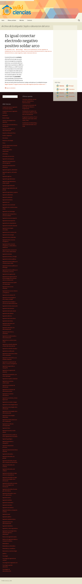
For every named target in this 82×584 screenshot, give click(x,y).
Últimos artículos (12, 20)
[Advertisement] (37, 68)
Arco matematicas (32, 49)
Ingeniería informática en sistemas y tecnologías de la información (10, 485)
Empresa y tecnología (8, 140)
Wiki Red (22, 20)
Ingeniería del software (8, 313)
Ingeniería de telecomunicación (10, 306)
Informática (5, 154)
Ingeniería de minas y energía (10, 256)
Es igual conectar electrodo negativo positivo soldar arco (22, 40)
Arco (27, 49)
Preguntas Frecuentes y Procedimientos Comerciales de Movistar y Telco (29, 118)
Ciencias (61, 86)
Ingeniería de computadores (9, 223)
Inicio (3, 20)
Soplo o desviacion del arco (30, 53)
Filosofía (71, 93)
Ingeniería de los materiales (9, 237)
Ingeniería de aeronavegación (10, 218)
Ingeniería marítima (7, 500)
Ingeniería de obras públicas (9, 259)
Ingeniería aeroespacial (8, 159)
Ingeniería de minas (7, 254)
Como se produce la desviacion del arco (34, 51)
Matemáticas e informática (9, 546)
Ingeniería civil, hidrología (9, 211)
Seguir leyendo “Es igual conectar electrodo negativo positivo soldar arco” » (25, 84)
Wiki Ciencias (6, 580)
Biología (71, 86)
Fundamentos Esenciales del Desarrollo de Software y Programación (29, 106)
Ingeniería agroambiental (8, 185)
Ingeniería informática (8, 454)
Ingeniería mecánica (7, 505)
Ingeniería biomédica (8, 199)
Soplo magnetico (19, 53)
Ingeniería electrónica (8, 321)
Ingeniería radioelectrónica (9, 519)
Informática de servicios (8, 156)
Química (4, 553)
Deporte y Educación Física (9, 133)
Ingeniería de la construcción (9, 232)
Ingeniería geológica (7, 439)
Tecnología (20, 49)
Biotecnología (6, 118)
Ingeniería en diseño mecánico (10, 348)
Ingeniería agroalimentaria (9, 179)
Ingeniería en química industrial (10, 378)
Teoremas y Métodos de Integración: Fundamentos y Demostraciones (29, 101)
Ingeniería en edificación (8, 351)
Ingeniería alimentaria (8, 194)
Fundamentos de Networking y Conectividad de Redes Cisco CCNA (29, 124)
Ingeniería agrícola (7, 176)
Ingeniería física (6, 428)
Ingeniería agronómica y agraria (10, 192)
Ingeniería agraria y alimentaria (10, 169)
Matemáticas (6, 543)
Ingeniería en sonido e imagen (10, 402)
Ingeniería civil (6, 202)
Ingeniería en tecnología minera (10, 404)
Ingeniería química (7, 516)
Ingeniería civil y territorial (9, 204)
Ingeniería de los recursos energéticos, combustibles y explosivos (9, 245)
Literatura (71, 89)
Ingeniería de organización (9, 274)
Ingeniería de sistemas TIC (9, 295)
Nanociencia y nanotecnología (10, 551)
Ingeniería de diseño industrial (10, 225)
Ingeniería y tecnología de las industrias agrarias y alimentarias (10, 532)
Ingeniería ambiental (7, 197)
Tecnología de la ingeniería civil (10, 562)
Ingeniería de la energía (8, 235)
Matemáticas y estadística (9, 548)
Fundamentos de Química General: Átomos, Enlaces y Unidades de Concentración (29, 112)
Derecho (61, 96)
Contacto (29, 20)
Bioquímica (5, 115)
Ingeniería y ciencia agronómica (10, 528)
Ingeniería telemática (8, 526)
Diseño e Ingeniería (7, 135)
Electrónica (5, 138)
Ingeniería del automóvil (8, 308)
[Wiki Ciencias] (41, 9)
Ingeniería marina (7, 497)
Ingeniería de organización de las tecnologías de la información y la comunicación (10, 278)
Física (4, 143)
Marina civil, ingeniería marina (9, 537)
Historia (61, 93)
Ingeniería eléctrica (7, 316)
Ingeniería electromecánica (9, 318)
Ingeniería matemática (8, 502)
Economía (71, 96)
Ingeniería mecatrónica (8, 507)
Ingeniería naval (6, 514)
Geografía (62, 89)
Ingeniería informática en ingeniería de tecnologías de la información (10, 479)
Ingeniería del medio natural (9, 311)
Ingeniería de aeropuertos (9, 220)
